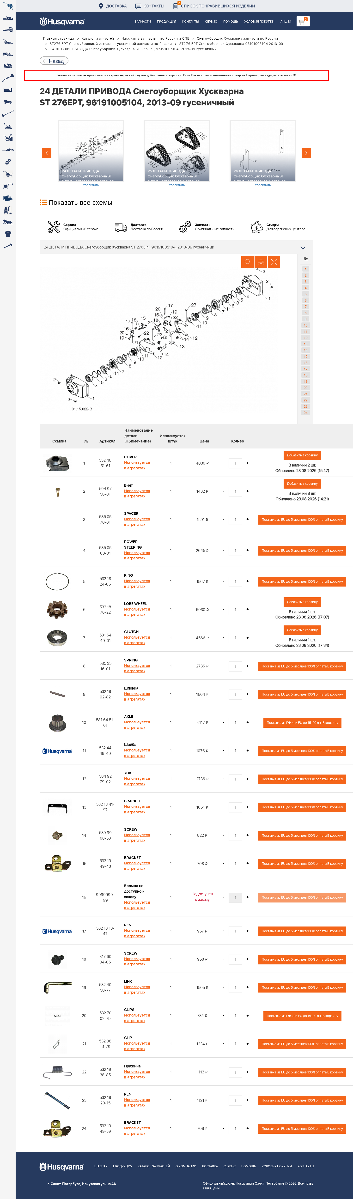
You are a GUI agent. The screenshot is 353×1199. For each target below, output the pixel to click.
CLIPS (129, 1010)
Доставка (116, 6)
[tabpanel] (91, 153)
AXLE (128, 717)
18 (306, 375)
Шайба (130, 745)
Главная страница (58, 38)
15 (306, 356)
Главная (100, 1166)
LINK (128, 981)
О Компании (186, 1166)
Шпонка (131, 688)
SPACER (131, 513)
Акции (285, 21)
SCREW (130, 829)
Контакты (154, 6)
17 (306, 368)
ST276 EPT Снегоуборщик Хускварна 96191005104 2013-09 (231, 44)
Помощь (230, 21)
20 (306, 387)
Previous (46, 153)
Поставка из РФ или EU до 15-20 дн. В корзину (302, 722)
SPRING (131, 660)
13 (306, 343)
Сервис (211, 21)
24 (306, 412)
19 (306, 381)
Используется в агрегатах (137, 465)
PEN (127, 925)
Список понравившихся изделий (216, 4)
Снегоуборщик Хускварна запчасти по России (237, 38)
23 (306, 406)
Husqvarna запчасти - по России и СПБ (155, 38)
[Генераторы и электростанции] (8, 174)
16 (306, 362)
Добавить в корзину (302, 455)
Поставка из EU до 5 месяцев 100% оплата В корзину (302, 519)
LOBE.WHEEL (135, 604)
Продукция (166, 21)
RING (128, 575)
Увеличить (91, 184)
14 (306, 350)
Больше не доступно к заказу (134, 891)
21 (306, 393)
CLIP (128, 1038)
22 (306, 400)
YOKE (129, 773)
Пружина (132, 1066)
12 (306, 337)
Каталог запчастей (98, 38)
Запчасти (143, 21)
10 (306, 325)
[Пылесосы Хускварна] (8, 210)
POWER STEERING (133, 544)
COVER (130, 457)
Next (306, 153)
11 (306, 331)
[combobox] (176, 247)
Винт (128, 485)
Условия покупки (259, 21)
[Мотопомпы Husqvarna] (8, 198)
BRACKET (132, 801)
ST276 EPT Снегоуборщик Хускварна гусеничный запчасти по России (111, 44)
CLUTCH (131, 632)
